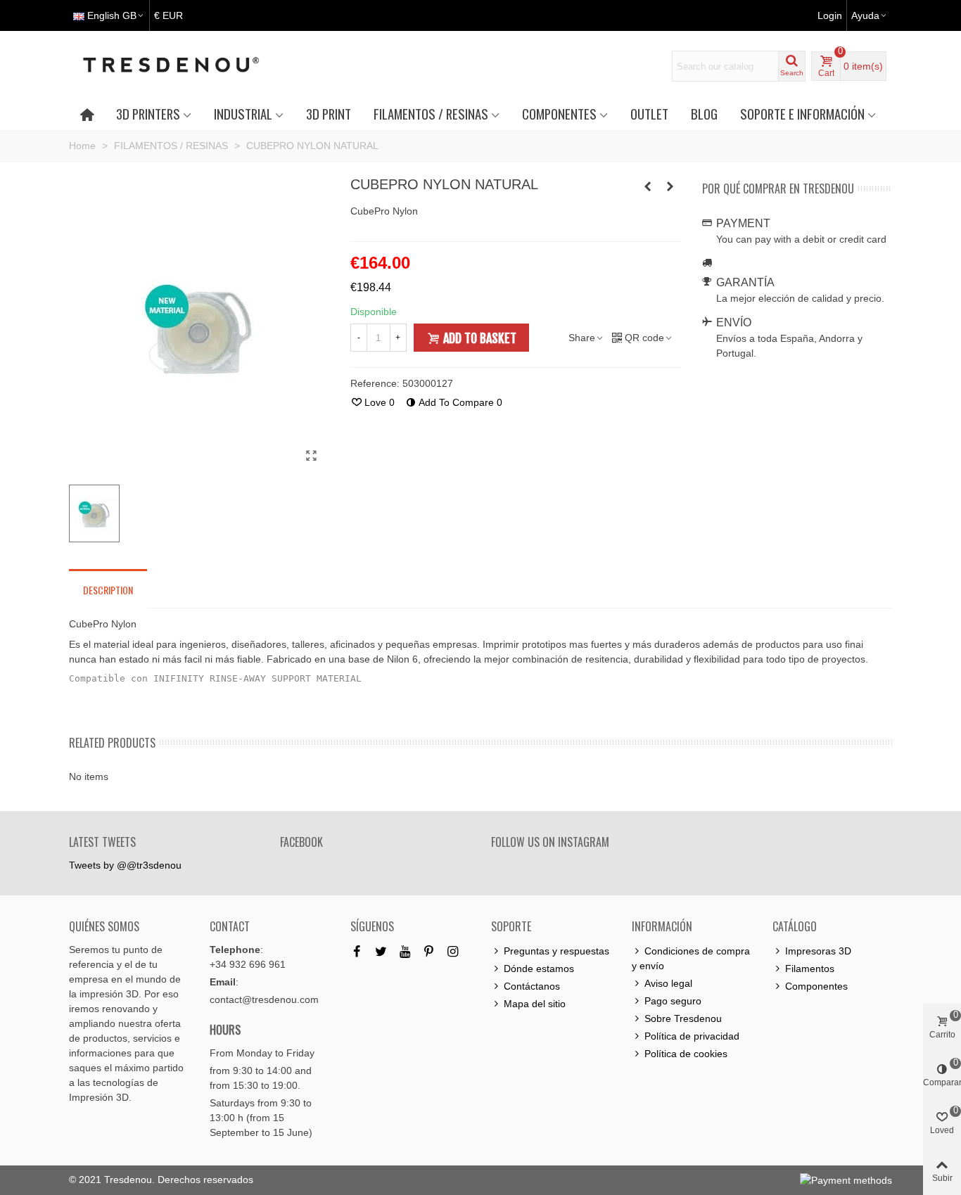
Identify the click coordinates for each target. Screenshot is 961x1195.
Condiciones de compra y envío (691, 958)
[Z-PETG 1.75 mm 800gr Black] (670, 186)
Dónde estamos (539, 968)
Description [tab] (108, 589)
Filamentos (809, 968)
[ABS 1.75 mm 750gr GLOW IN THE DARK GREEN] (647, 186)
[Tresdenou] (188, 66)
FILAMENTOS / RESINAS (431, 113)
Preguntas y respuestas (556, 951)
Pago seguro (672, 1001)
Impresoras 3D (818, 951)
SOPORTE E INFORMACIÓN (802, 113)
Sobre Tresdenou (683, 1018)
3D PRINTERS (148, 113)
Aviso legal (668, 983)
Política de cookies (685, 1053)
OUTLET (649, 113)
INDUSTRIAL (243, 113)
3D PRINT (328, 113)
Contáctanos (532, 986)
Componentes (816, 986)
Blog (704, 113)
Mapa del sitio (535, 1003)
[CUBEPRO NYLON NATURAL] (311, 455)
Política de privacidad (691, 1036)
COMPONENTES (559, 113)
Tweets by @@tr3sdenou (125, 865)
